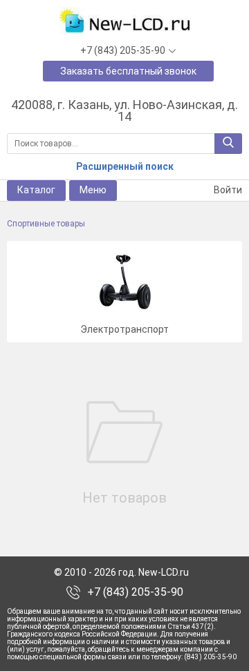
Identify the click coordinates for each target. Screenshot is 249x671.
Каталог (36, 189)
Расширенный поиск (125, 166)
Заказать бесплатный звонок (128, 71)
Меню (93, 189)
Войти (227, 189)
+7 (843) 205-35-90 (135, 592)
